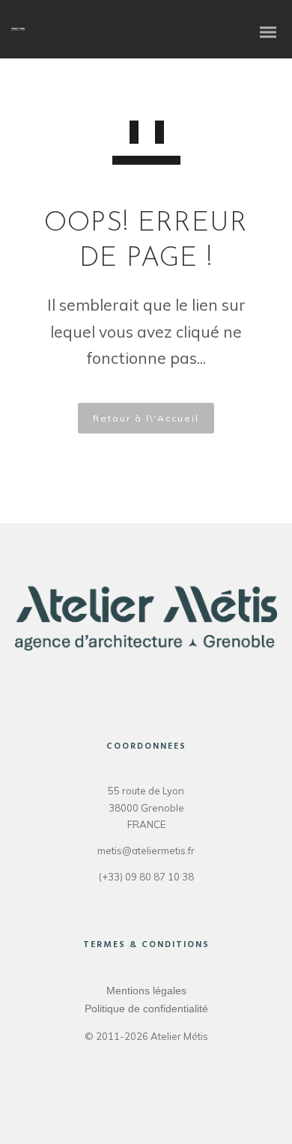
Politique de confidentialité (146, 1008)
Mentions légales (146, 991)
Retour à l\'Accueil (146, 418)
